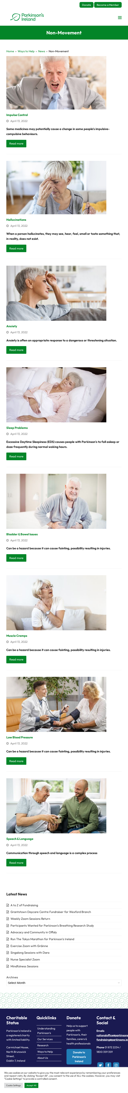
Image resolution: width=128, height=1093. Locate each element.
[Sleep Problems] (56, 394)
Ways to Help (45, 1051)
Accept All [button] (31, 1085)
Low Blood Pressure (19, 737)
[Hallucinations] (56, 187)
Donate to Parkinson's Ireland (79, 1057)
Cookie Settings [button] (13, 1085)
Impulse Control (17, 115)
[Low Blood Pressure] (56, 704)
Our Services (45, 1039)
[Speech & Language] (56, 805)
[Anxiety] (56, 293)
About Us (42, 1057)
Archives (12, 977)
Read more (16, 143)
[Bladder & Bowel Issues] (56, 501)
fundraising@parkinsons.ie (112, 1039)
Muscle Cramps (16, 636)
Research (42, 1045)
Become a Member (108, 5)
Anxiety (11, 326)
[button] (120, 17)
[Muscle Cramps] (56, 602)
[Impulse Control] (56, 82)
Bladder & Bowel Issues (22, 534)
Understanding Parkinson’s (46, 1030)
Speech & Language (19, 839)
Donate (86, 5)
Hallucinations (16, 220)
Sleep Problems (17, 428)
